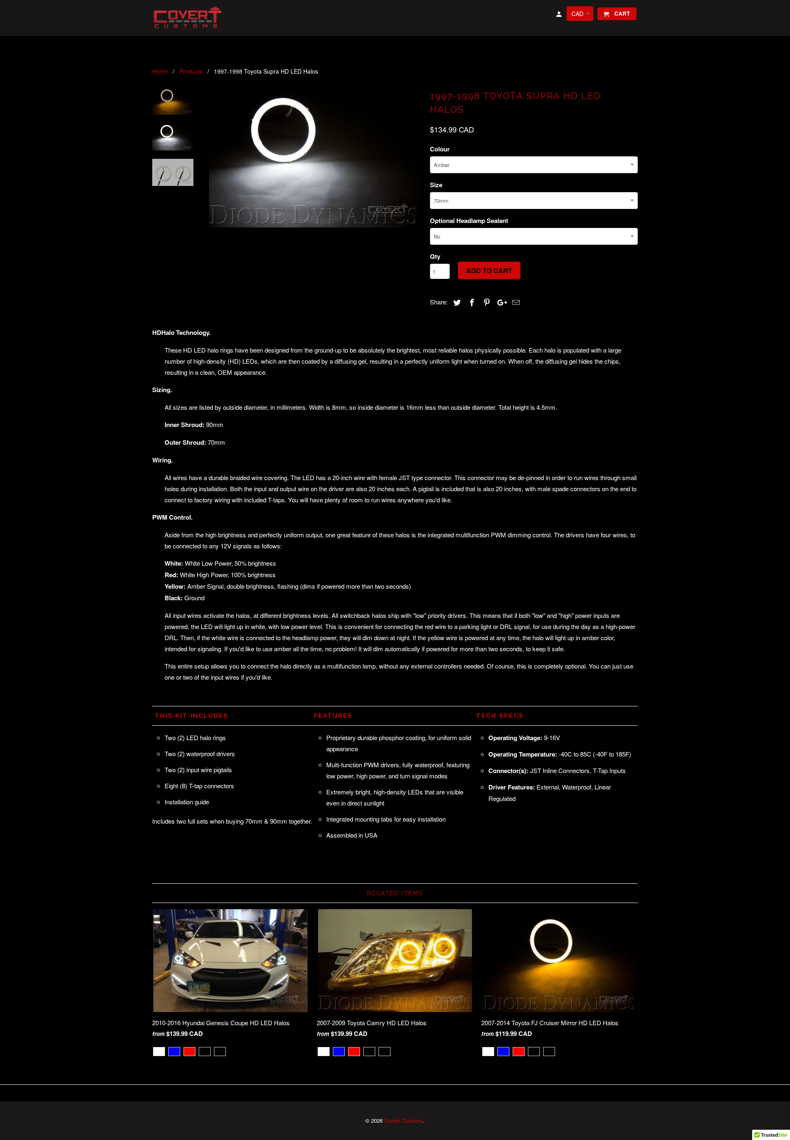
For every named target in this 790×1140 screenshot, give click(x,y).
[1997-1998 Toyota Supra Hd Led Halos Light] (314, 158)
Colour (440, 148)
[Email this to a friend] (514, 302)
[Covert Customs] (189, 18)
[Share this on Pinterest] (485, 302)
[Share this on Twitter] (455, 302)
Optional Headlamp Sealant (469, 220)
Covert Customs (403, 1120)
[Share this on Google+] (500, 302)
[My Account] (559, 15)
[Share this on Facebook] (470, 302)
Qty (435, 256)
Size (436, 184)
